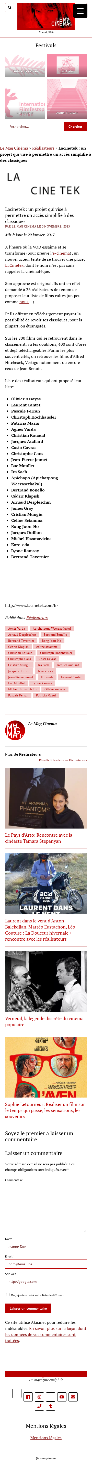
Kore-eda (47, 677)
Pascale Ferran (18, 695)
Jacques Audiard (68, 665)
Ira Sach (43, 665)
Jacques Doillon (19, 671)
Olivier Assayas (54, 689)
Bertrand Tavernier (21, 641)
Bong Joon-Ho (51, 641)
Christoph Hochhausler (56, 653)
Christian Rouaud (20, 653)
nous (24, 301)
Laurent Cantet (71, 677)
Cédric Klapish (18, 647)
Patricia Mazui (46, 695)
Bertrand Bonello (55, 634)
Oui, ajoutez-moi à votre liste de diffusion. (37, 1295)
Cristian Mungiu (19, 665)
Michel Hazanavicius (22, 689)
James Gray (45, 671)
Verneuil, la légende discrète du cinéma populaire (44, 1021)
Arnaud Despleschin (22, 634)
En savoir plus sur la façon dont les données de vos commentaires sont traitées (45, 1334)
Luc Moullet (16, 683)
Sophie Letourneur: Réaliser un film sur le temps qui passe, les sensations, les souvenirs (45, 1110)
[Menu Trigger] (80, 11)
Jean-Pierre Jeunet (20, 677)
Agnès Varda (16, 628)
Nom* (8, 1239)
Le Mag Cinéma (14, 148)
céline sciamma (46, 647)
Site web (10, 1274)
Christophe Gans (19, 659)
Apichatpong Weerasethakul (52, 628)
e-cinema (61, 253)
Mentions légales (46, 1437)
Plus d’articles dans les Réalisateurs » (63, 760)
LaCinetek (14, 265)
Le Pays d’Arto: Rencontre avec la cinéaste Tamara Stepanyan (38, 838)
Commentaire (14, 1180)
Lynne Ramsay (42, 683)
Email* (9, 1256)
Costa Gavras (47, 659)
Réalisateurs (43, 148)
